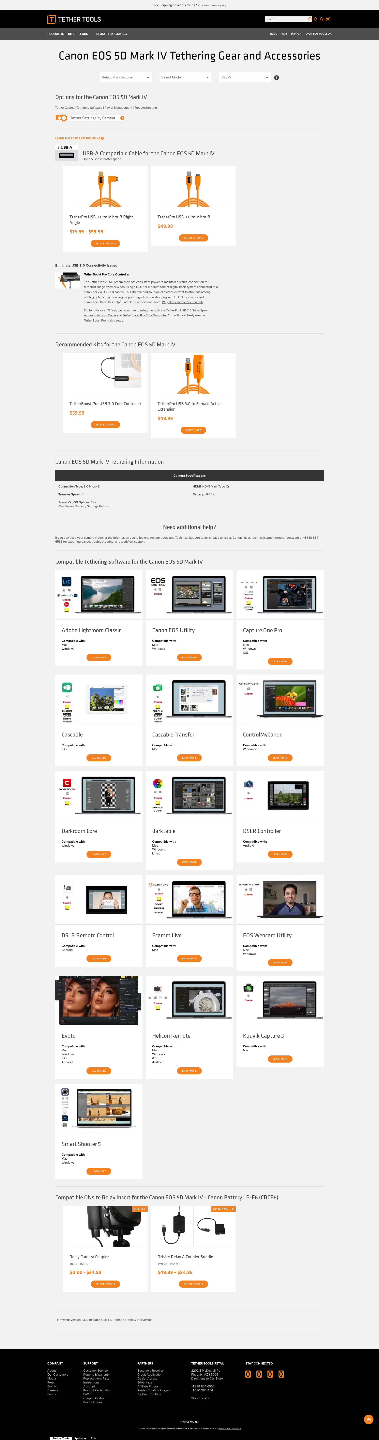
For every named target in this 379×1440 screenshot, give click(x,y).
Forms (51, 1394)
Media (51, 1379)
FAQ (86, 1394)
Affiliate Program (148, 1386)
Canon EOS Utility (173, 630)
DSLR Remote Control (88, 935)
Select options (105, 243)
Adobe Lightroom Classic (91, 630)
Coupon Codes (93, 1398)
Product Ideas (92, 1402)
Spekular (80, 1438)
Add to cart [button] (193, 430)
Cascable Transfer (173, 734)
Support (297, 33)
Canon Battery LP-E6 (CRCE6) (243, 1197)
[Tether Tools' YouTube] (281, 1376)
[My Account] (321, 19)
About (51, 1371)
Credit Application (149, 1375)
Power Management (118, 108)
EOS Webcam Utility (267, 935)
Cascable (72, 734)
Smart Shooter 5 (81, 1144)
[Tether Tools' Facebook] (261, 1376)
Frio (93, 1438)
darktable (163, 831)
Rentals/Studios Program (154, 1390)
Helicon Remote (171, 1035)
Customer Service (95, 1371)
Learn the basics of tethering (77, 138)
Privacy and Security (230, 1429)
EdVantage (144, 1382)
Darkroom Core (79, 831)
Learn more (99, 657)
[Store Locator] (315, 19)
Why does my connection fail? (182, 302)
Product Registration (97, 1390)
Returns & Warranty (96, 1375)
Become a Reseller (150, 1371)
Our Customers (57, 1375)
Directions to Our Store (207, 1379)
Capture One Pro (262, 630)
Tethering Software (89, 108)
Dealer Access (147, 1379)
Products (55, 34)
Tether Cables (64, 108)
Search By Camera (112, 34)
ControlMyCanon (263, 734)
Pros (284, 33)
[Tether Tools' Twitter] (272, 1376)
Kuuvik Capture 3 (263, 1035)
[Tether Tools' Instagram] (250, 1376)
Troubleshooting (145, 108)
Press (51, 1382)
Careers (52, 1390)
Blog (274, 33)
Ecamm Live (167, 935)
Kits (71, 34)
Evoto (69, 1035)
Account (89, 1386)
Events (52, 1386)
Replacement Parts (96, 1379)
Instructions (91, 1382)
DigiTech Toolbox (319, 33)
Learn (83, 34)
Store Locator (200, 1398)
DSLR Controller (262, 831)
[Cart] (328, 19)
